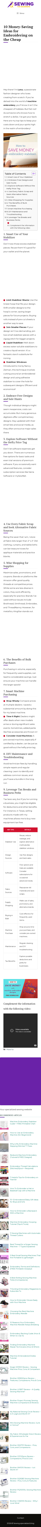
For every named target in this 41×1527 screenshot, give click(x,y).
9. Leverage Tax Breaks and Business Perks (18, 218)
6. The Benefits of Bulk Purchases (16, 204)
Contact (20, 1518)
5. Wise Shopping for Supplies (19, 200)
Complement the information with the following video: (22, 227)
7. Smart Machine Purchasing (19, 209)
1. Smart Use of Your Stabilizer (19, 177)
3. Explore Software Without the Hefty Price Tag (20, 187)
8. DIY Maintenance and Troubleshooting (16, 213)
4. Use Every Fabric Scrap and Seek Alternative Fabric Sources (19, 194)
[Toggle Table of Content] (32, 174)
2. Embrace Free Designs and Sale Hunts (19, 181)
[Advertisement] (20, 66)
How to (10, 1049)
